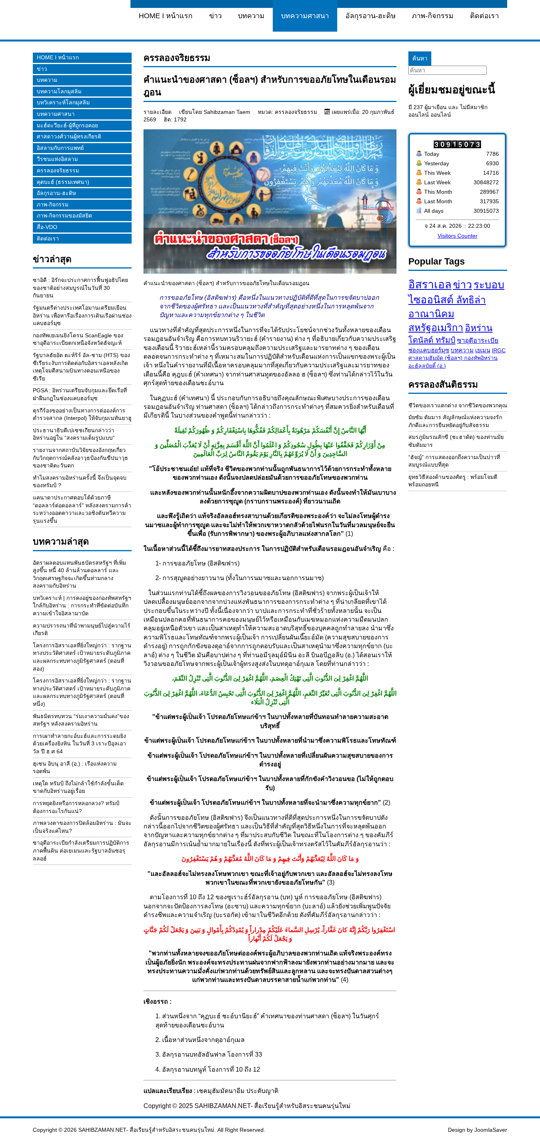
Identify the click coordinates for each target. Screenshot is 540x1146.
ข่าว (215, 16)
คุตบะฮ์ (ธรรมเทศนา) (63, 182)
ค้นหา (419, 58)
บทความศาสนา (305, 16)
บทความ (251, 16)
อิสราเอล (429, 284)
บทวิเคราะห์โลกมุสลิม (63, 102)
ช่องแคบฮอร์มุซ (428, 350)
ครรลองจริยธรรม (58, 170)
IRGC (499, 350)
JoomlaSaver (490, 1130)
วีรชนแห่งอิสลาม (57, 159)
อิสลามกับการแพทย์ (60, 148)
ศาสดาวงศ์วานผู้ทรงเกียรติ (69, 136)
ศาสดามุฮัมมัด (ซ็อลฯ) (436, 358)
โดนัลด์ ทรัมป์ (431, 340)
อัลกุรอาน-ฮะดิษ (371, 16)
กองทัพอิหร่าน (481, 358)
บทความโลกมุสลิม (59, 91)
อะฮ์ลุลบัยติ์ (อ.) (427, 366)
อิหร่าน (479, 328)
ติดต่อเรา (484, 16)
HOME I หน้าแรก (166, 16)
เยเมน (482, 350)
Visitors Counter (458, 236)
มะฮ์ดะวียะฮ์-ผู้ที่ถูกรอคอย (67, 125)
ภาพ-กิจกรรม (432, 16)
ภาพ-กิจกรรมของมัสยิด (64, 215)
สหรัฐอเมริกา (435, 327)
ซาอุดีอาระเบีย (477, 340)
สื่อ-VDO (47, 227)
